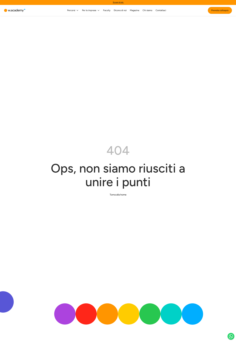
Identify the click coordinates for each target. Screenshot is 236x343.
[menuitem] (73, 10)
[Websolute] (14, 10)
